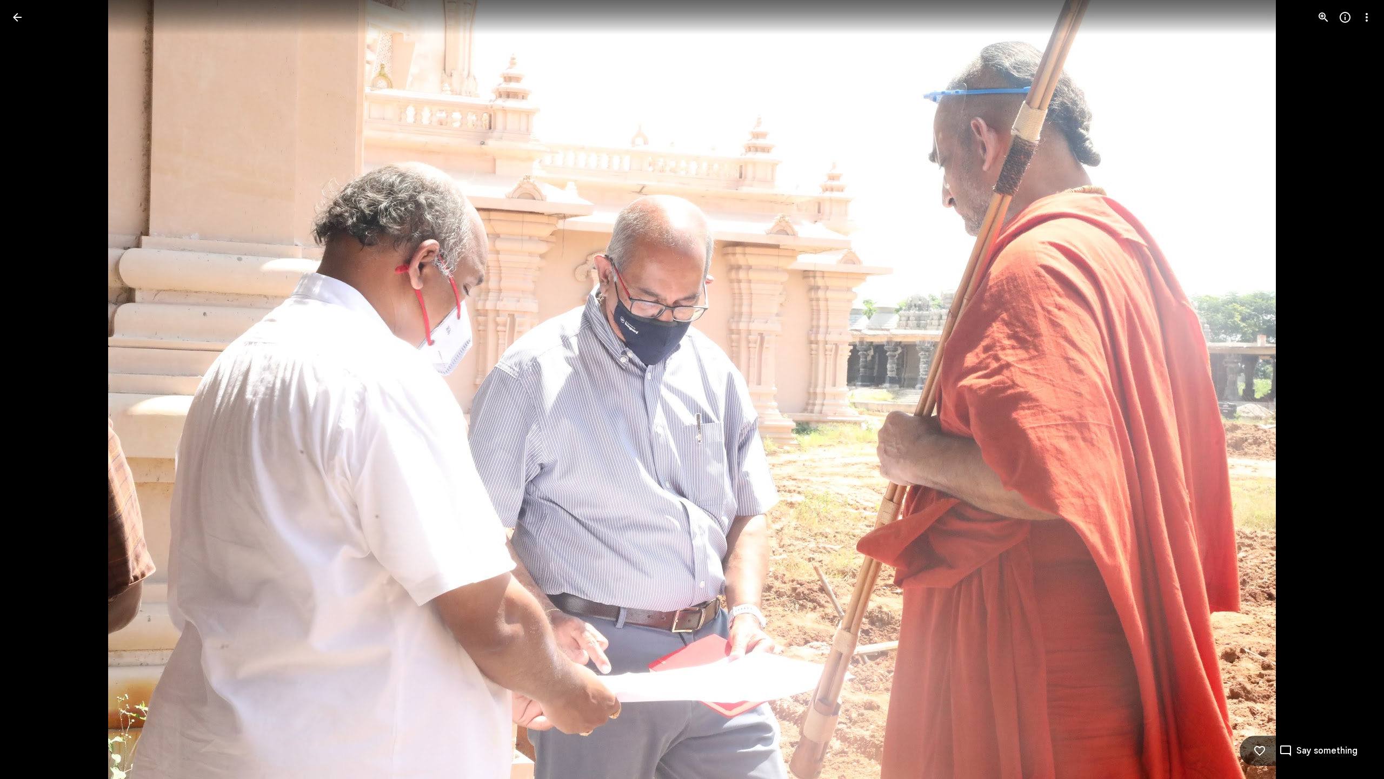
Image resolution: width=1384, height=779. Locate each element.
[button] (30, 389)
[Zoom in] (1323, 17)
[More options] (1367, 17)
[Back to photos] (17, 17)
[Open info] (1345, 17)
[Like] (1259, 750)
